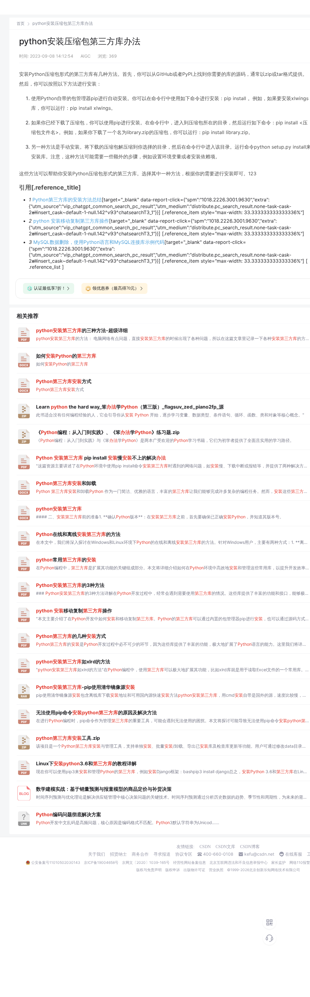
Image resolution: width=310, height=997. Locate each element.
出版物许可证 (194, 869)
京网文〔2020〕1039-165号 (146, 862)
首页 (21, 23)
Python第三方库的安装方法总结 (67, 200)
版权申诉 (172, 869)
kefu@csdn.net (259, 854)
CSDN (205, 846)
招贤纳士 (118, 854)
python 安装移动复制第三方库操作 (71, 221)
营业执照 (216, 869)
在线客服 (293, 854)
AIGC (86, 56)
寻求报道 (161, 854)
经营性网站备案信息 (189, 862)
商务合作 (140, 854)
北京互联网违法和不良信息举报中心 (238, 862)
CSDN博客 (250, 846)
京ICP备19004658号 (101, 862)
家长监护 (278, 862)
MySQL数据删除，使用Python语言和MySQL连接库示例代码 (98, 242)
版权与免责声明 (149, 869)
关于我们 (96, 854)
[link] (21, 23)
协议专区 (183, 854)
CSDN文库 (225, 846)
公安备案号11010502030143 (55, 862)
